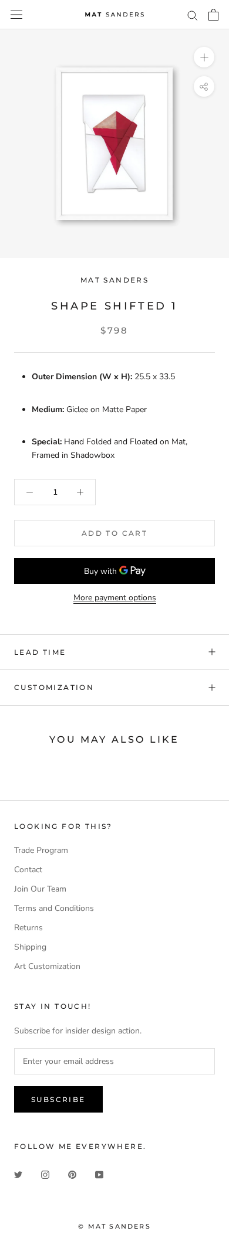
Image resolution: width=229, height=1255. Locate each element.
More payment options (114, 597)
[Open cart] (213, 15)
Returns (28, 927)
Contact (28, 869)
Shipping (30, 947)
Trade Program (41, 850)
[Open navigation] (16, 15)
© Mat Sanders (114, 1226)
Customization (54, 687)
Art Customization (47, 966)
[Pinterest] (72, 1174)
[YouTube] (99, 1174)
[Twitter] (18, 1174)
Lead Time (40, 652)
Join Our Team (40, 889)
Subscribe (58, 1099)
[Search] (192, 15)
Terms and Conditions (54, 908)
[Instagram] (45, 1174)
